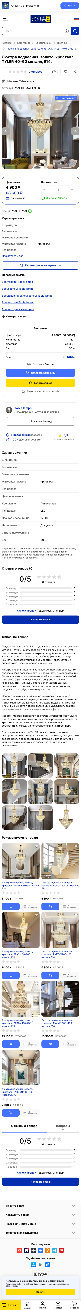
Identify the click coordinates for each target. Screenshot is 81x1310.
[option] (40, 131)
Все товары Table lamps (17, 281)
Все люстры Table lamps (18, 288)
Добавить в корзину (43, 372)
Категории (23, 42)
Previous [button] (6, 131)
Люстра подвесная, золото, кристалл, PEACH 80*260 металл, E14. (17, 954)
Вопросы (63, 1127)
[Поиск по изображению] (67, 31)
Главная (6, 42)
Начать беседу (43, 421)
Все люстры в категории (18, 309)
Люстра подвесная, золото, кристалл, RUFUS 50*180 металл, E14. (60, 885)
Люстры (62, 42)
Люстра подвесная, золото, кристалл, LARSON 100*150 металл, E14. (17, 1092)
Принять (40, 1292)
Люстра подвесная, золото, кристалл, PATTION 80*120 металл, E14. (56, 954)
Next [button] (75, 131)
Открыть (69, 5)
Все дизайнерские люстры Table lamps (27, 295)
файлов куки (11, 1286)
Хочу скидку (68, 97)
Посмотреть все (12, 255)
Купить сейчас (43, 382)
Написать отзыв (40, 619)
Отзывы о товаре (24, 1127)
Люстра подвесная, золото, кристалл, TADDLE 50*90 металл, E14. (20, 885)
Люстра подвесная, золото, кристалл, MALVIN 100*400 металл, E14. (56, 1023)
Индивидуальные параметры (43, 265)
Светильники (43, 42)
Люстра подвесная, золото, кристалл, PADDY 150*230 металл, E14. (17, 1023)
